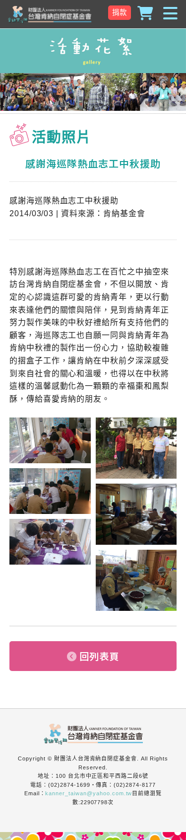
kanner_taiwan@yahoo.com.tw (88, 793)
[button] (93, 14)
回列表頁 (99, 656)
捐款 (119, 12)
